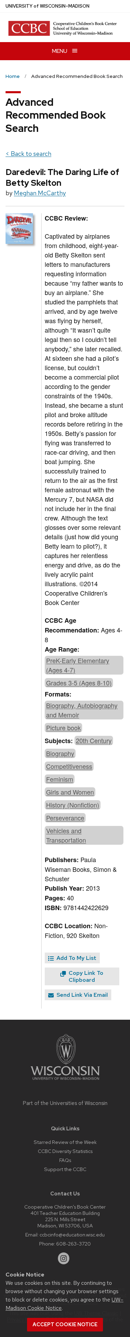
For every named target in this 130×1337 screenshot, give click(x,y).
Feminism (59, 778)
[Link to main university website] (65, 1081)
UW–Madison (47, 6)
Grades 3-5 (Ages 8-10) (79, 682)
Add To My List (75, 958)
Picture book (63, 727)
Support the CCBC (65, 1169)
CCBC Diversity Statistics (65, 1151)
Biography (60, 753)
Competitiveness (69, 766)
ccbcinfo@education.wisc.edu (72, 1234)
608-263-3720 (73, 1243)
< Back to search (28, 154)
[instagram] (64, 1258)
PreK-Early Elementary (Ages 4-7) (77, 665)
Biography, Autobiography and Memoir (82, 710)
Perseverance (65, 817)
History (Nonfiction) (72, 804)
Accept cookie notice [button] (65, 1324)
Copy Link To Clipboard (85, 976)
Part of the (65, 1103)
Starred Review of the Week (65, 1142)
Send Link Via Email (81, 994)
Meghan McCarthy (40, 193)
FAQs (65, 1160)
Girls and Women (70, 791)
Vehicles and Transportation (66, 835)
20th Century (94, 740)
